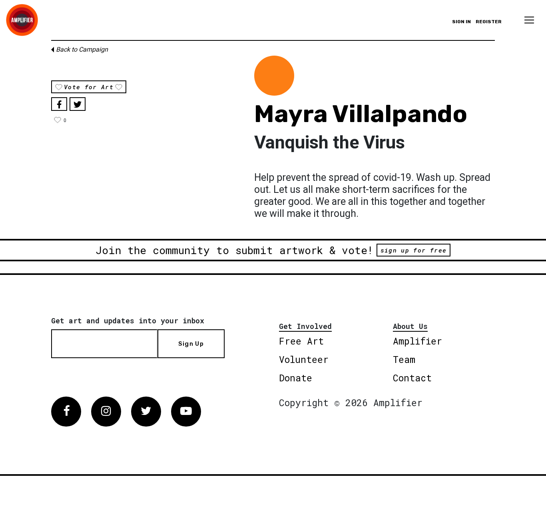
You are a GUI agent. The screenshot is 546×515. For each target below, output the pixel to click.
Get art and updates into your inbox (127, 320)
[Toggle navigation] (529, 20)
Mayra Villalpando (360, 114)
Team (404, 359)
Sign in (461, 21)
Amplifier (417, 341)
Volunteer (304, 359)
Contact (412, 378)
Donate (295, 378)
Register (489, 21)
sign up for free (413, 250)
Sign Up (191, 343)
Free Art (301, 341)
